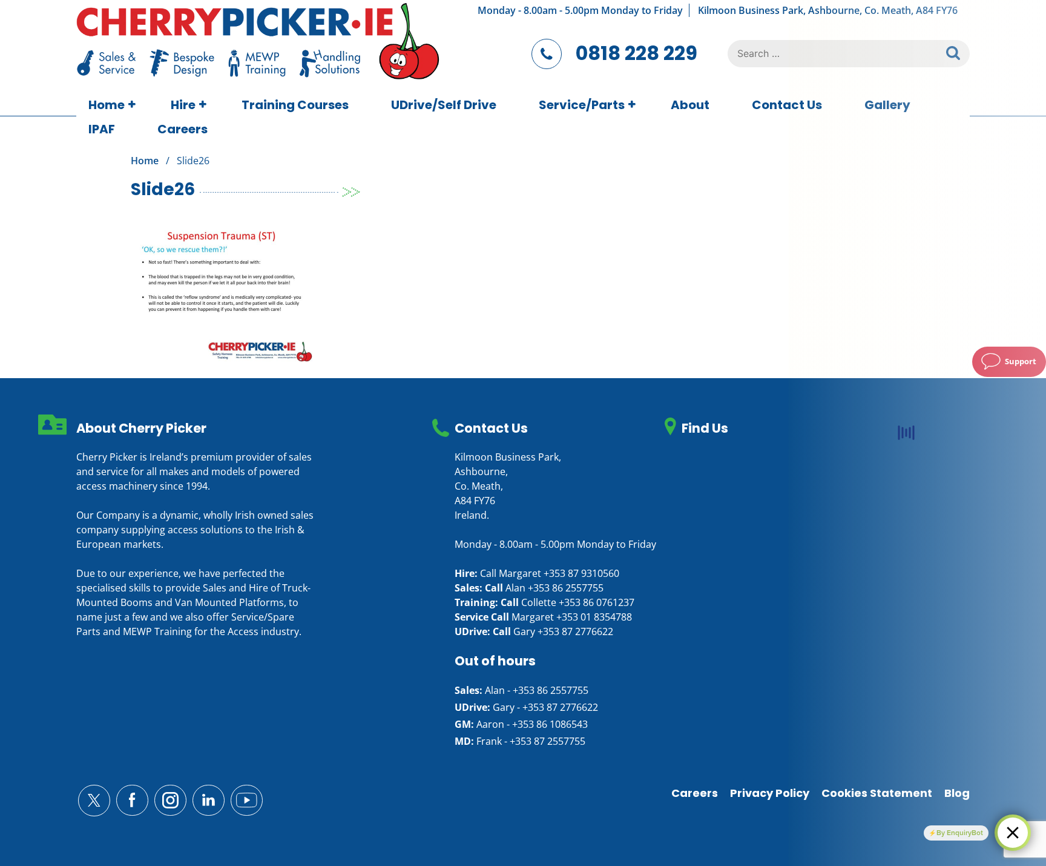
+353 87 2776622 (575, 631)
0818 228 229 (636, 53)
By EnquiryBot (959, 832)
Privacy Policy (769, 793)
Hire (183, 104)
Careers (182, 129)
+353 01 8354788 (594, 617)
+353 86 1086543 (550, 724)
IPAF (101, 129)
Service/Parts (582, 104)
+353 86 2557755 (566, 588)
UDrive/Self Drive (443, 104)
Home (106, 104)
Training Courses (295, 104)
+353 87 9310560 (581, 573)
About (690, 104)
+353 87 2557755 (547, 741)
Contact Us (787, 104)
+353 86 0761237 (596, 602)
